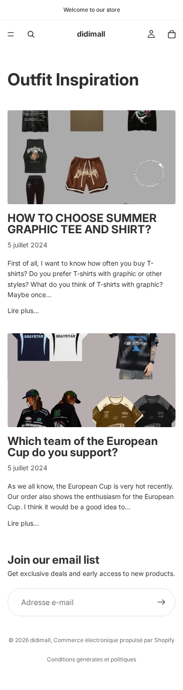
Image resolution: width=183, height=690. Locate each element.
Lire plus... (23, 310)
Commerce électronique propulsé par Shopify (114, 640)
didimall (40, 640)
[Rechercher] (31, 34)
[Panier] (171, 34)
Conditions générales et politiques (91, 659)
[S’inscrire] (161, 602)
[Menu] (11, 34)
